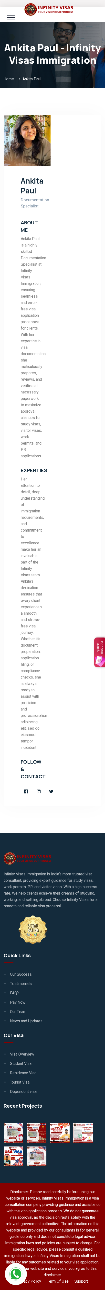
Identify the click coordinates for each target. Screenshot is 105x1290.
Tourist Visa (20, 1082)
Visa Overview (22, 1054)
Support (81, 1281)
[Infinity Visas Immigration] (48, 9)
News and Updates (26, 1021)
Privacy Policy (29, 1281)
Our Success (21, 974)
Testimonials (21, 984)
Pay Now (17, 1002)
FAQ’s (15, 993)
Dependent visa (23, 1092)
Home (10, 79)
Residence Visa (23, 1073)
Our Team (18, 1012)
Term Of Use (58, 1281)
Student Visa (21, 1064)
